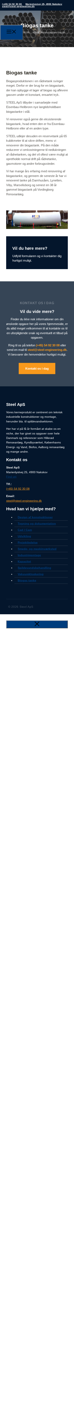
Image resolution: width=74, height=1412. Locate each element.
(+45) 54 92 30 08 (12, 4)
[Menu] (11, 32)
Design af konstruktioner (35, 517)
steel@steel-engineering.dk (18, 6)
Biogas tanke (27, 580)
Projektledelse (28, 542)
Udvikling (24, 536)
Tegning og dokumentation (37, 523)
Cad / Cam (25, 529)
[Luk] (37, 624)
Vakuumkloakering (31, 574)
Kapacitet (24, 561)
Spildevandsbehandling (34, 567)
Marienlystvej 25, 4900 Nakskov (43, 4)
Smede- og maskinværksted (37, 548)
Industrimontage (29, 555)
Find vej (11, 476)
